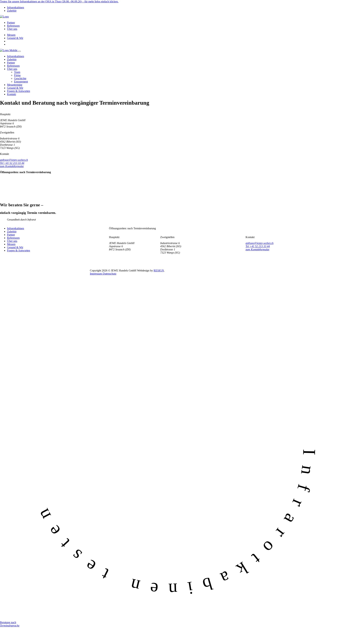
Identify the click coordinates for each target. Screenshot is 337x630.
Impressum (96, 273)
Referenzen (13, 25)
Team (17, 72)
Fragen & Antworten (18, 91)
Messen (11, 34)
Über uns (12, 28)
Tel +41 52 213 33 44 (12, 163)
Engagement (21, 81)
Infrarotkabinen (15, 7)
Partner (11, 22)
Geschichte (20, 78)
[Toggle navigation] (19, 51)
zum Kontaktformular (12, 166)
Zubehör (11, 10)
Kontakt (11, 94)
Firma (17, 75)
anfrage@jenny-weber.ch (14, 159)
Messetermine (14, 84)
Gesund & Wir (15, 38)
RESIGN (159, 270)
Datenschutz (109, 273)
